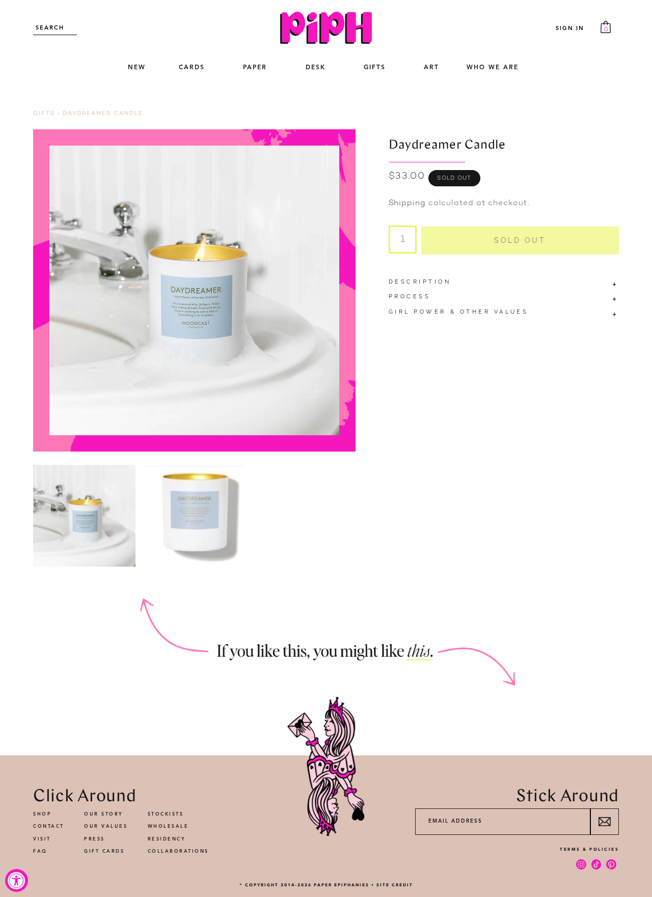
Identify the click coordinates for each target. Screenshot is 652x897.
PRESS (94, 839)
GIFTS (375, 68)
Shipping (407, 203)
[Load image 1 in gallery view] (84, 516)
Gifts (44, 114)
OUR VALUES (105, 826)
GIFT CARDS (104, 851)
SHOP (42, 814)
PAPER (255, 68)
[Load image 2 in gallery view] (193, 516)
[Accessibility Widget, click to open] (16, 880)
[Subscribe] (604, 821)
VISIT (42, 839)
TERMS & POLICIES (589, 849)
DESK (315, 68)
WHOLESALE (168, 826)
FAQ (40, 851)
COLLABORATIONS (178, 851)
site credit (394, 884)
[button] (191, 68)
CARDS (192, 68)
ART (431, 68)
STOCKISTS (166, 814)
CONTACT (48, 826)
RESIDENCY (167, 839)
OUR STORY (103, 814)
